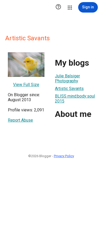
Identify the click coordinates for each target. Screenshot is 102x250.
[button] (58, 7)
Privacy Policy (64, 156)
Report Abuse (20, 120)
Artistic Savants (69, 88)
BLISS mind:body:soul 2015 (75, 99)
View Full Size (26, 84)
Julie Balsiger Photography (67, 78)
